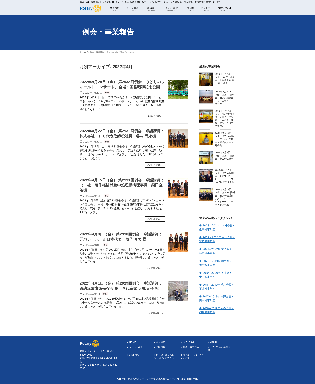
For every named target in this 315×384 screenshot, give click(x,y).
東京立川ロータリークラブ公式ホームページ (153, 378)
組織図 (213, 342)
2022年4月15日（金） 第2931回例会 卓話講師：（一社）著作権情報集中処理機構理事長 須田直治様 (122, 185)
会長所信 (160, 342)
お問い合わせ (136, 354)
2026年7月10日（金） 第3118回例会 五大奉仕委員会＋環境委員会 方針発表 (224, 139)
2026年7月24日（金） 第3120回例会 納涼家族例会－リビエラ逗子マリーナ (225, 97)
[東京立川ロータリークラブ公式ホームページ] (90, 9)
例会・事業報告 (191, 347)
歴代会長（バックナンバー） (192, 356)
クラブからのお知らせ (219, 348)
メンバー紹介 (136, 347)
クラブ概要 (188, 342)
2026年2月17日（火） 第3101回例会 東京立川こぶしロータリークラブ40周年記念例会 (224, 176)
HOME (132, 342)
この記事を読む (154, 116)
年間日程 (160, 347)
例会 (107, 92)
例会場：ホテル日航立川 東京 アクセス (165, 356)
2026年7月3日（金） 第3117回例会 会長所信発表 (224, 155)
